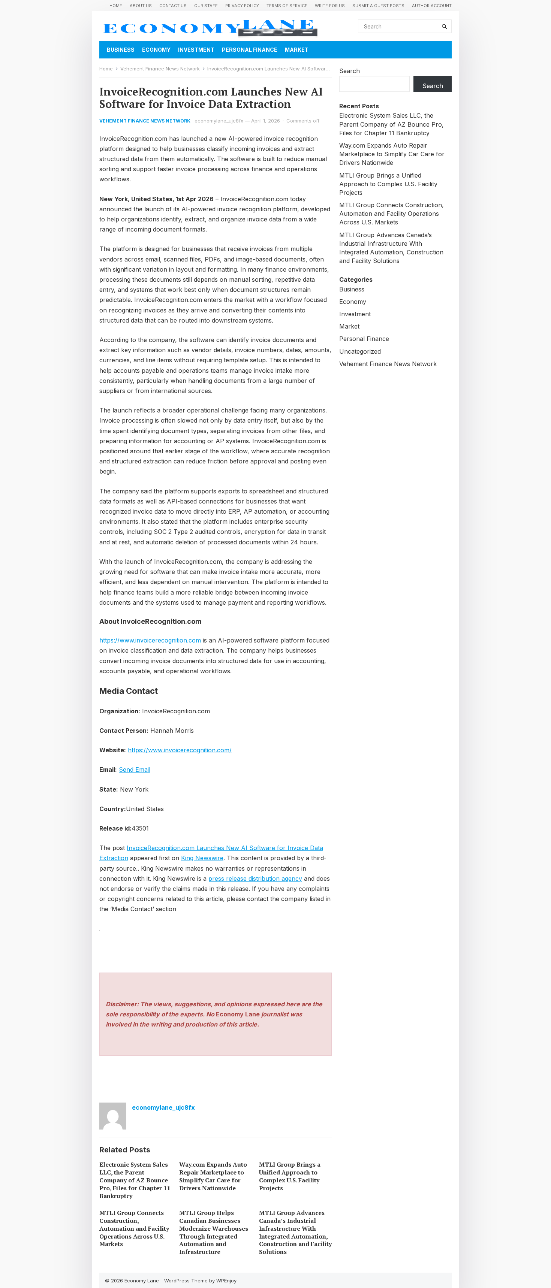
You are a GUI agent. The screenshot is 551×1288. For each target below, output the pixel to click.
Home (115, 5)
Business (121, 49)
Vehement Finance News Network (160, 69)
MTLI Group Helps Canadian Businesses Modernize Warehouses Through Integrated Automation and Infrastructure (213, 1232)
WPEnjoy (226, 1281)
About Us (141, 5)
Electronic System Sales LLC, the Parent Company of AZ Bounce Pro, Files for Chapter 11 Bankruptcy (134, 1180)
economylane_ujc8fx (219, 121)
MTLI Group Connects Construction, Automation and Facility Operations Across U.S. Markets (134, 1228)
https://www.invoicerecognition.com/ (180, 750)
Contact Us (173, 5)
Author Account (432, 5)
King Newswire (202, 858)
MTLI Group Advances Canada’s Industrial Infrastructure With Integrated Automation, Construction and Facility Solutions (295, 1232)
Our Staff (206, 5)
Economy (156, 49)
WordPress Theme (186, 1281)
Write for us (330, 5)
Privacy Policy (242, 5)
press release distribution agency (255, 878)
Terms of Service (287, 5)
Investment (196, 49)
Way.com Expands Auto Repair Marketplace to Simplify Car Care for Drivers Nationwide (213, 1176)
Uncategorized (360, 351)
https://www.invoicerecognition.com (150, 640)
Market (296, 49)
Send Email (134, 769)
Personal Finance (249, 49)
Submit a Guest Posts (378, 5)
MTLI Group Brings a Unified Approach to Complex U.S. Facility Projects (289, 1176)
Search (349, 71)
